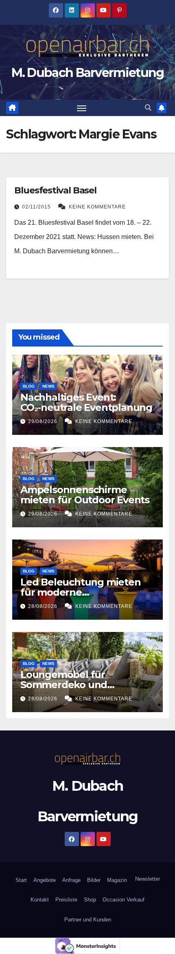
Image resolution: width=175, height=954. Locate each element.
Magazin (117, 880)
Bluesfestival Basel (55, 190)
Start (21, 880)
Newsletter (146, 879)
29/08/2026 (43, 421)
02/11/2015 (37, 207)
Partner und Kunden (87, 920)
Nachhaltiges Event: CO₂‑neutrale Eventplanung (86, 402)
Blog (29, 386)
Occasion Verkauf (123, 900)
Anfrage (71, 880)
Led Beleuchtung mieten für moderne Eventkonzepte (80, 592)
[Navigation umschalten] (82, 108)
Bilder (94, 880)
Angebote (44, 880)
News (48, 386)
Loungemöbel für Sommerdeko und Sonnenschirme (63, 685)
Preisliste (66, 900)
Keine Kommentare (97, 207)
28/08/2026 (43, 606)
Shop (90, 900)
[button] (148, 107)
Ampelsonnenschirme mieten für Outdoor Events (84, 495)
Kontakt (40, 900)
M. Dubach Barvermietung (87, 72)
